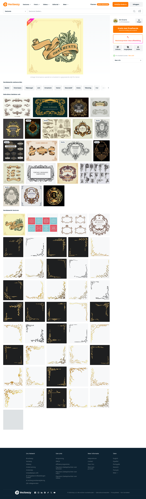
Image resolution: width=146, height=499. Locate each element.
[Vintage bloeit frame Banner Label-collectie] (13, 150)
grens (78, 88)
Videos (45, 4)
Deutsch (116, 467)
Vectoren (26, 4)
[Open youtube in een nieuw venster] (54, 492)
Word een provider (91, 468)
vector (58, 88)
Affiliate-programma (62, 464)
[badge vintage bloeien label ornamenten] (67, 173)
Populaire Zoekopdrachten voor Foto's (66, 472)
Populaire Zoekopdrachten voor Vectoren (66, 468)
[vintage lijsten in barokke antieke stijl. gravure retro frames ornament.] (79, 107)
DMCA (58, 461)
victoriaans (17, 88)
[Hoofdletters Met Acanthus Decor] (95, 173)
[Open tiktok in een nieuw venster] (48, 492)
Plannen (93, 4)
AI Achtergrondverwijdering (35, 480)
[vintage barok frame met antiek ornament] (102, 129)
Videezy (28, 464)
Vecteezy (29, 461)
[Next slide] (106, 87)
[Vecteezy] (11, 4)
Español (115, 461)
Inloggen (136, 4)
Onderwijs (29, 470)
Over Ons (91, 464)
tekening (88, 88)
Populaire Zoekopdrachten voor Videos (66, 477)
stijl (97, 88)
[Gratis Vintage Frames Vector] (42, 225)
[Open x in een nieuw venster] (51, 492)
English (115, 458)
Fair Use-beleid (125, 492)
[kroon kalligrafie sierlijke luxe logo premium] (83, 129)
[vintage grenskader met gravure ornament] (33, 129)
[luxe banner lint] (100, 107)
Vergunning (60, 458)
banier (7, 88)
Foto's (36, 4)
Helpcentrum (92, 458)
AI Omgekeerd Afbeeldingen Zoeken (35, 476)
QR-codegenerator (32, 483)
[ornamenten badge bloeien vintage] (13, 129)
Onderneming (31, 467)
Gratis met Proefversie (128, 29)
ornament (48, 88)
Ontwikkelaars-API (32, 473)
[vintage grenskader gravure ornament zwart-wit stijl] (75, 150)
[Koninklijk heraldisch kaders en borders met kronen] (73, 225)
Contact (90, 461)
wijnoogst (29, 88)
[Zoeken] (134, 11)
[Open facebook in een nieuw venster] (35, 492)
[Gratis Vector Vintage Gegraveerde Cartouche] (41, 173)
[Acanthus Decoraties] (56, 129)
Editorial (55, 4)
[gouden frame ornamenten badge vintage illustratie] (31, 195)
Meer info (118, 60)
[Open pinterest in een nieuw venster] (45, 492)
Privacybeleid (115, 492)
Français (116, 470)
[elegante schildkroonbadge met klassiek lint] (54, 195)
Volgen (139, 22)
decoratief (68, 88)
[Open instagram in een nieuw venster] (38, 492)
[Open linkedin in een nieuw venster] (41, 492)
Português (116, 464)
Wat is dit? (131, 55)
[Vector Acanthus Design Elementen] (17, 107)
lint (38, 88)
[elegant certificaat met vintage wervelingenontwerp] (50, 107)
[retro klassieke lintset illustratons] (41, 150)
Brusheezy (29, 458)
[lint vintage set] (13, 173)
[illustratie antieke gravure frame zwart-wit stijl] (11, 195)
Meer (65, 4)
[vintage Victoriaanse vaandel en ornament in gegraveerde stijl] (14, 225)
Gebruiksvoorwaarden (102, 492)
